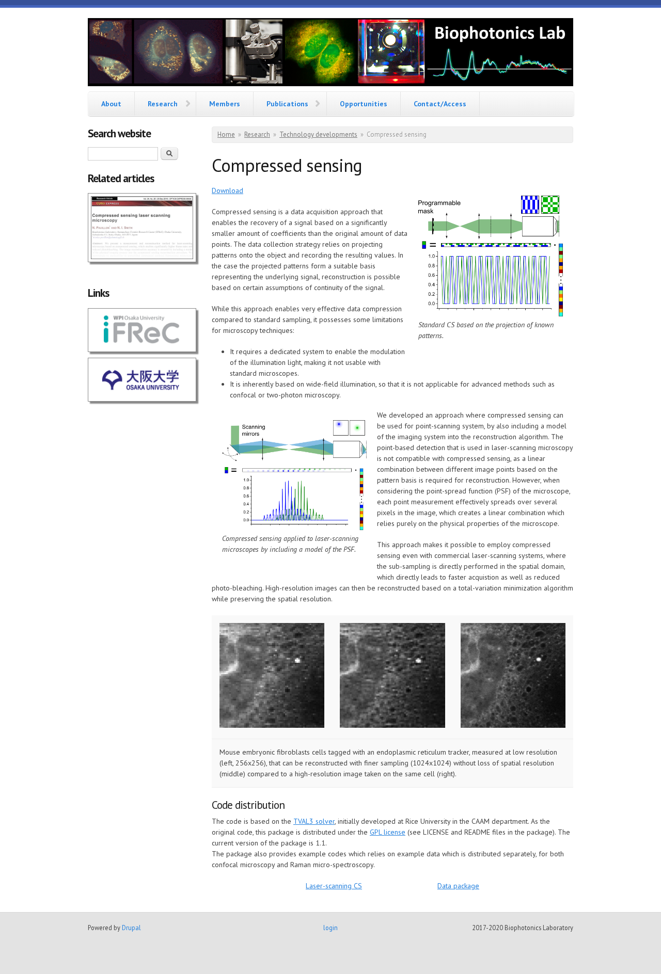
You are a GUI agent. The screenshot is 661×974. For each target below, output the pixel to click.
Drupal (131, 927)
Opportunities (363, 103)
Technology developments (318, 134)
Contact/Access (440, 103)
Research (163, 103)
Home (226, 134)
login (330, 927)
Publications (287, 103)
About (111, 103)
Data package (458, 885)
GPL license (387, 832)
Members (224, 103)
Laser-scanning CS (334, 885)
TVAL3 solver (314, 821)
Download (227, 190)
